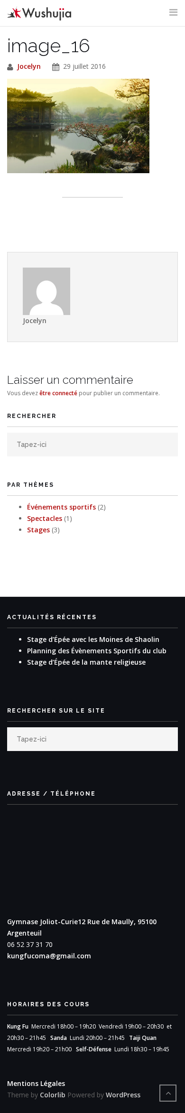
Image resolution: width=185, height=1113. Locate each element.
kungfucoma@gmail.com (49, 955)
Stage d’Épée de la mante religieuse (86, 662)
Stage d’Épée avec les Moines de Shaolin (93, 639)
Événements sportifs (61, 506)
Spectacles (44, 518)
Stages (38, 529)
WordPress (123, 1094)
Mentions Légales (36, 1083)
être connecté (58, 393)
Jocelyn (29, 66)
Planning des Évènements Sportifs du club (96, 650)
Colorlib (52, 1094)
